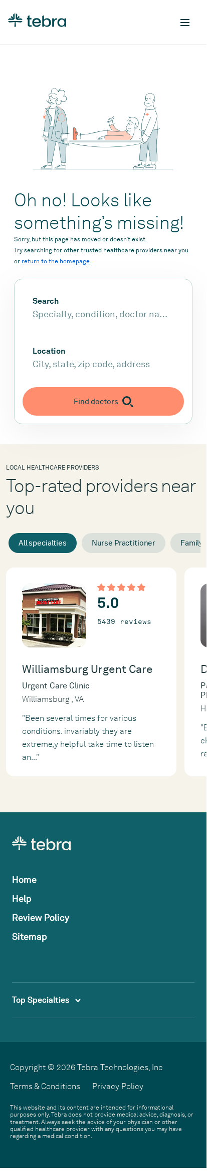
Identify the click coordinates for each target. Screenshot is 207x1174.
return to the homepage (56, 261)
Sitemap (29, 936)
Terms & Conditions (45, 1086)
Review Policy (40, 917)
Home (24, 879)
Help (22, 898)
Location (49, 351)
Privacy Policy (117, 1086)
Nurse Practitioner (123, 543)
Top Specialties (41, 1000)
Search (46, 301)
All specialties (43, 543)
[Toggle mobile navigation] (184, 22)
